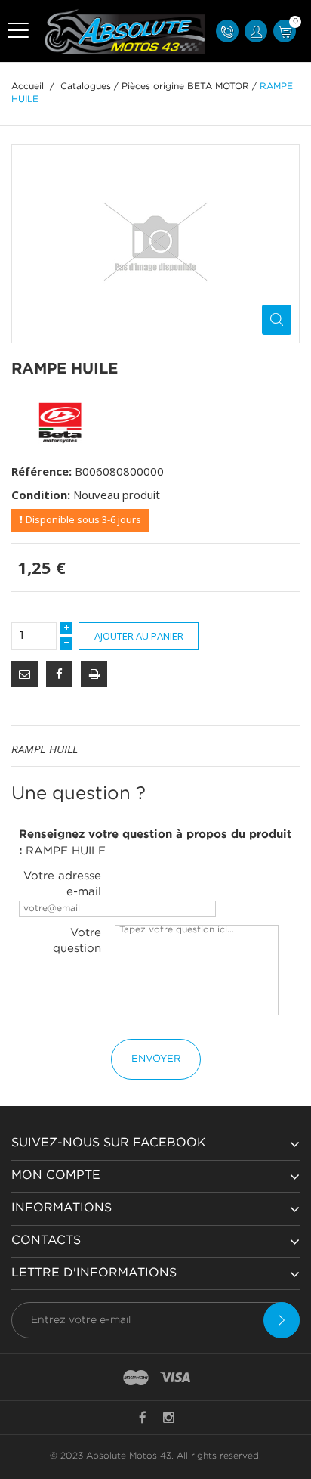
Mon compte (55, 1175)
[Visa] (175, 1378)
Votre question (77, 940)
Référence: (41, 471)
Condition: (40, 494)
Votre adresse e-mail (62, 884)
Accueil (27, 86)
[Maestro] (136, 1378)
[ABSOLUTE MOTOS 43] (122, 31)
